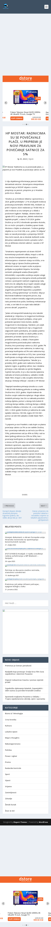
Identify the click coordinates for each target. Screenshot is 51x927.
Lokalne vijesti (11, 732)
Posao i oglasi (11, 756)
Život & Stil (9, 811)
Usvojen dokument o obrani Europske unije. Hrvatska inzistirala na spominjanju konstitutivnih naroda (25, 539)
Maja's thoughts (12, 738)
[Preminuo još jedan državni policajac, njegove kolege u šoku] (25, 580)
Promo (8, 762)
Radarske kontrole (13, 768)
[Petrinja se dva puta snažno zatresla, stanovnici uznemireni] (25, 566)
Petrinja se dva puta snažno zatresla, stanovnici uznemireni (22, 571)
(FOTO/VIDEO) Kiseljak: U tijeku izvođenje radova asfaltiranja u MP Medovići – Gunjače (24, 556)
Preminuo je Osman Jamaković (18, 665)
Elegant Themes (20, 822)
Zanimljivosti (10, 792)
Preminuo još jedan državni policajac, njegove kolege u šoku (22, 585)
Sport (7, 774)
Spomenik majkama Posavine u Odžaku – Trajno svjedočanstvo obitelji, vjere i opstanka (25, 697)
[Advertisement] (25, 40)
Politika (8, 750)
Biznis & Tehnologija (14, 713)
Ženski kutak (10, 804)
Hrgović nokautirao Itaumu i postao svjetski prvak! (24, 681)
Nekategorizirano (12, 744)
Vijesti (31, 159)
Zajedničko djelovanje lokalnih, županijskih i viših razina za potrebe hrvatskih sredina (24, 689)
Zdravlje (8, 798)
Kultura (8, 726)
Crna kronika (10, 719)
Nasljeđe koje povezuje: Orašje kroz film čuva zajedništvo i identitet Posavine (24, 673)
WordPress (43, 822)
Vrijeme (8, 786)
